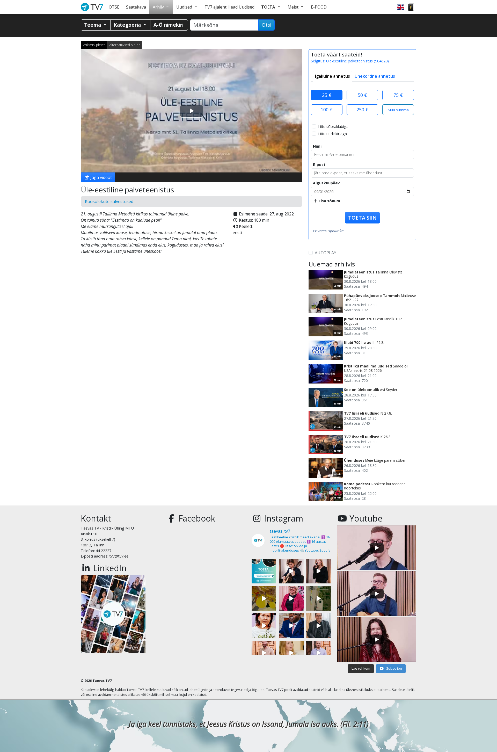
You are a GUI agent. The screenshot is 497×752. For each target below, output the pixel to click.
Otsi (266, 24)
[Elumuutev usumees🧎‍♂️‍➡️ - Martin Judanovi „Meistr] (264, 653)
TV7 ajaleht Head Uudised (229, 7)
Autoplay (325, 253)
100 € (327, 109)
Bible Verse (411, 7)
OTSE (114, 7)
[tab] (332, 76)
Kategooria (128, 24)
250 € (362, 109)
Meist (293, 7)
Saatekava (136, 7)
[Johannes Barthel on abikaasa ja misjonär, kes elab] (318, 625)
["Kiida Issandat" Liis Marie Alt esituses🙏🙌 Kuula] (318, 571)
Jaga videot (100, 177)
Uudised (184, 7)
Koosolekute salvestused (109, 201)
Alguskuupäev (326, 182)
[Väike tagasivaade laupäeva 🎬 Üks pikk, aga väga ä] (318, 598)
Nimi (317, 146)
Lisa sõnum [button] (329, 200)
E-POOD (319, 7)
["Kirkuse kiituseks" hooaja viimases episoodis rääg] (291, 598)
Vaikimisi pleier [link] (94, 44)
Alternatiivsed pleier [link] (124, 44)
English (400, 7)
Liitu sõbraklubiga (333, 126)
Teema (93, 24)
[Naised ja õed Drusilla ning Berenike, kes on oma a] (264, 625)
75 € (398, 95)
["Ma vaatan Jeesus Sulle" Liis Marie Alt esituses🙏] (291, 571)
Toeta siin (362, 217)
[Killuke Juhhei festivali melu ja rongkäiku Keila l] (264, 598)
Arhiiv (158, 7)
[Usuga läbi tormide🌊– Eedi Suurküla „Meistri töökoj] (318, 653)
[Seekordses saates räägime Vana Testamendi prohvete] (291, 653)
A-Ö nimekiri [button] (169, 24)
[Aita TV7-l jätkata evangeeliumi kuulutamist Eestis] (264, 571)
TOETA (268, 7)
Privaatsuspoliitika (328, 230)
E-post (319, 164)
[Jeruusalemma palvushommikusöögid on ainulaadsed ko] (291, 625)
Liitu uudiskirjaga (332, 133)
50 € (362, 95)
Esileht (93, 7)
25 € (326, 95)
